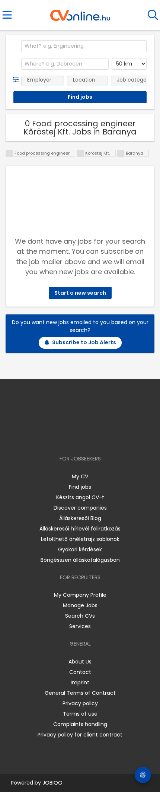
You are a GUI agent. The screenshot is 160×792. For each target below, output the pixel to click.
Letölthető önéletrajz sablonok (80, 539)
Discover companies (80, 507)
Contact (80, 672)
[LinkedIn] (87, 437)
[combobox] (84, 46)
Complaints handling (80, 724)
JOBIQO (52, 782)
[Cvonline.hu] (80, 12)
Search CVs (80, 616)
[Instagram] (75, 437)
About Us (80, 661)
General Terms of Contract (80, 693)
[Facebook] (63, 437)
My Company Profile (80, 595)
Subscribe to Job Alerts (84, 342)
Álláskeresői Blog (80, 518)
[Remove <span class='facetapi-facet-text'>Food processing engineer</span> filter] (9, 153)
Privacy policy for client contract (80, 734)
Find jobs (80, 487)
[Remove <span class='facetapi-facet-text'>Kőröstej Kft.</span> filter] (80, 153)
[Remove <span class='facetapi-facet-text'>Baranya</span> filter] (121, 153)
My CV (80, 476)
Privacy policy (80, 703)
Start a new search (80, 293)
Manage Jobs (80, 605)
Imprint (80, 682)
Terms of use (80, 713)
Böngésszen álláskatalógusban (80, 560)
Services (80, 626)
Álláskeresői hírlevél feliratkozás (80, 528)
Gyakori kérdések (80, 549)
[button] (17, 80)
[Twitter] (99, 437)
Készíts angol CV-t (80, 497)
